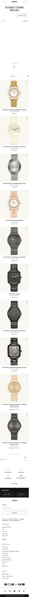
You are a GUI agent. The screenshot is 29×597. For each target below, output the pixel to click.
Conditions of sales (6, 557)
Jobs (3, 564)
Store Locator (5, 535)
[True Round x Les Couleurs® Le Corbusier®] (14, 130)
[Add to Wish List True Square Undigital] (26, 265)
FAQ (3, 529)
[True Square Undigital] (14, 277)
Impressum (4, 562)
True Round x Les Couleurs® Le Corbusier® (14, 146)
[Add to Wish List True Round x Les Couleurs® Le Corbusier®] (26, 118)
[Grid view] (24, 21)
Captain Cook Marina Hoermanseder (14, 220)
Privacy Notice (5, 549)
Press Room (4, 566)
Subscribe (14, 512)
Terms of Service (13, 520)
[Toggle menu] (3, 2)
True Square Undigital (14, 294)
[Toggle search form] (5, 2)
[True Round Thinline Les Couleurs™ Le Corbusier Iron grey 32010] (14, 426)
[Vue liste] (27, 21)
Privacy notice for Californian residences (10, 551)
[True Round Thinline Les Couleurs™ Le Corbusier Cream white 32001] (14, 388)
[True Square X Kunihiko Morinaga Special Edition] (14, 351)
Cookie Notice (5, 553)
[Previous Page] (10, 454)
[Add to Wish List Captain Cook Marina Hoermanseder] (26, 192)
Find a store (7, 494)
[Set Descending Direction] (28, 76)
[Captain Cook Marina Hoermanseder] (14, 204)
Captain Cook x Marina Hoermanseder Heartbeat (14, 110)
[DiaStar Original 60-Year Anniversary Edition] (14, 167)
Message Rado (5, 574)
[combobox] (4, 15)
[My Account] (24, 2)
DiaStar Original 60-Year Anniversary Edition (14, 183)
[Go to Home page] (14, 2)
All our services (5, 533)
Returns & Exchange (6, 527)
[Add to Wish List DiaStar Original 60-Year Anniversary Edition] (26, 155)
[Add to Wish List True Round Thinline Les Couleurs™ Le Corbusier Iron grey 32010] (26, 414)
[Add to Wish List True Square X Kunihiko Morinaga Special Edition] (26, 339)
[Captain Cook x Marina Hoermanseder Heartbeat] (14, 93)
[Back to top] (14, 66)
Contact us (22, 494)
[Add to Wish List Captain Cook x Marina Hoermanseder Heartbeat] (26, 81)
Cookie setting (5, 555)
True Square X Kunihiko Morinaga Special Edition (14, 367)
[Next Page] (18, 454)
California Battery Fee (6, 559)
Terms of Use (5, 547)
